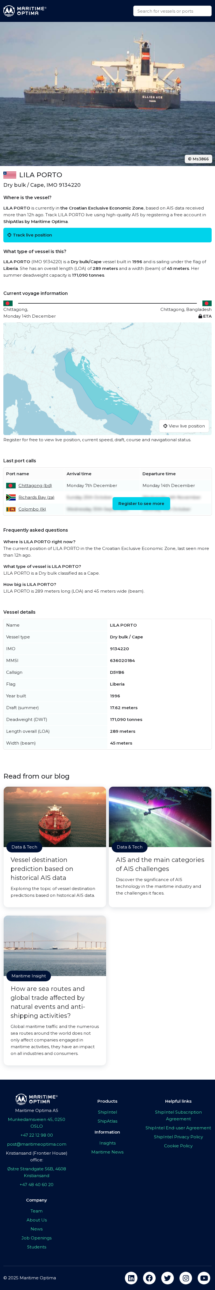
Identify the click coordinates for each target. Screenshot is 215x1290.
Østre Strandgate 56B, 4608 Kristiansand (36, 1172)
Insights (107, 1143)
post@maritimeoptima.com (36, 1144)
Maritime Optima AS (36, 1110)
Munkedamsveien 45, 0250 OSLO (36, 1123)
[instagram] (185, 1278)
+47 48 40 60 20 (36, 1184)
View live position (187, 426)
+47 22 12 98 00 (36, 1135)
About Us (37, 1220)
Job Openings (37, 1238)
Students (36, 1247)
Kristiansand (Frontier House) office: (36, 1156)
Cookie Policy (178, 1145)
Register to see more (141, 503)
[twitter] (167, 1278)
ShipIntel (107, 1112)
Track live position (32, 235)
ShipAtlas (107, 1121)
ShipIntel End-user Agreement (178, 1127)
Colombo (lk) (32, 509)
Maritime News (107, 1152)
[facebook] (149, 1278)
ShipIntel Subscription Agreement (178, 1115)
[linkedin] (131, 1278)
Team (37, 1211)
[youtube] (204, 1278)
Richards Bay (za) (36, 497)
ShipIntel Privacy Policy (178, 1136)
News (37, 1229)
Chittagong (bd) (35, 485)
